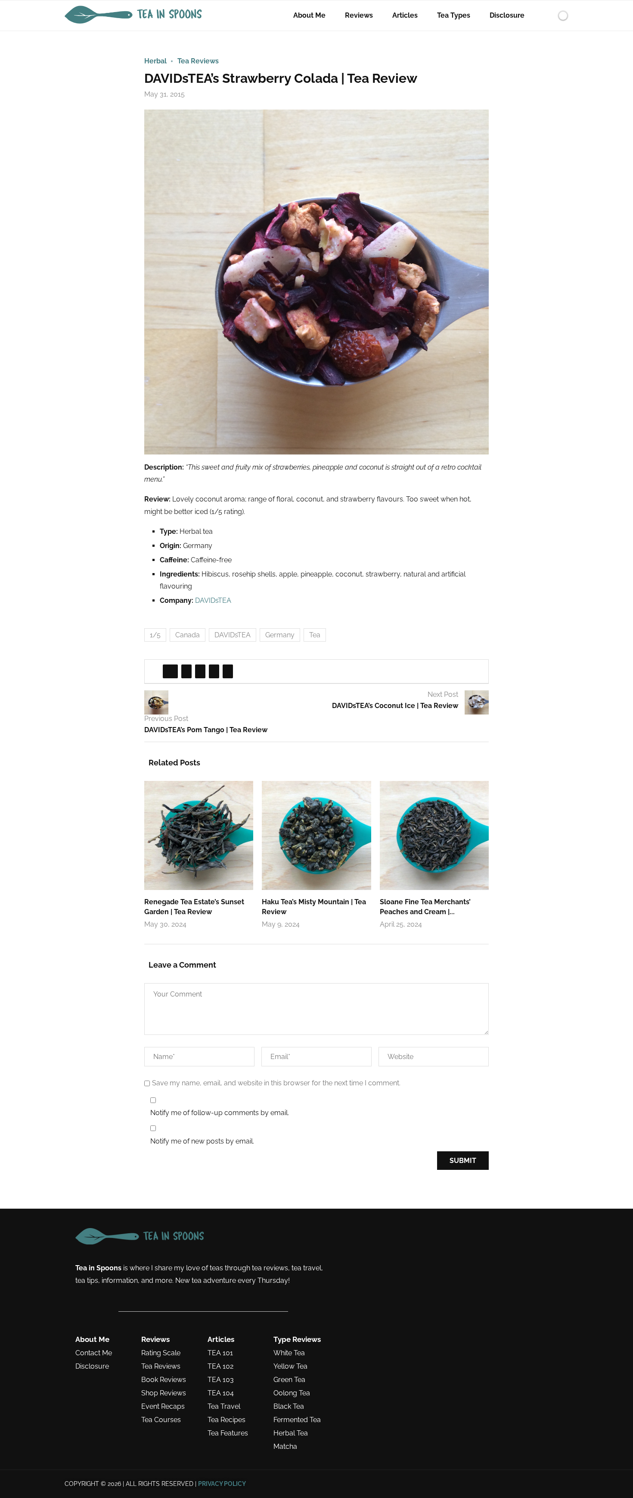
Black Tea (288, 1406)
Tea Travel (224, 1406)
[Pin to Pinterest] (200, 671)
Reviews (359, 15)
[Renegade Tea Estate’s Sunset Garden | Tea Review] (198, 835)
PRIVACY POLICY (222, 1483)
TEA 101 (220, 1353)
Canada (187, 635)
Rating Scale (160, 1353)
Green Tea (289, 1379)
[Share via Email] (228, 671)
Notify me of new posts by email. (202, 1141)
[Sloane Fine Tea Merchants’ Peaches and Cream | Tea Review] (434, 835)
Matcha (285, 1446)
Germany (280, 635)
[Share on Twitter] (186, 671)
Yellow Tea (290, 1366)
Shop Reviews (163, 1393)
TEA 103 (221, 1379)
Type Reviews (297, 1339)
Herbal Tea (290, 1433)
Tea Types (453, 15)
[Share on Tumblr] (214, 671)
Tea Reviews (160, 1366)
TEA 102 (220, 1366)
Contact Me (93, 1353)
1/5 (155, 635)
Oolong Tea (291, 1393)
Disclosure (507, 15)
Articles (405, 15)
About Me (309, 15)
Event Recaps (163, 1406)
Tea (314, 635)
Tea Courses (161, 1420)
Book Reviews (163, 1379)
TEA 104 (221, 1393)
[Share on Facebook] (170, 671)
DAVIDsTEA (213, 600)
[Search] (548, 15)
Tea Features (228, 1433)
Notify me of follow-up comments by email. (219, 1113)
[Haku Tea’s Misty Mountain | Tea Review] (316, 835)
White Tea (289, 1353)
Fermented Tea (297, 1420)
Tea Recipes (226, 1420)
